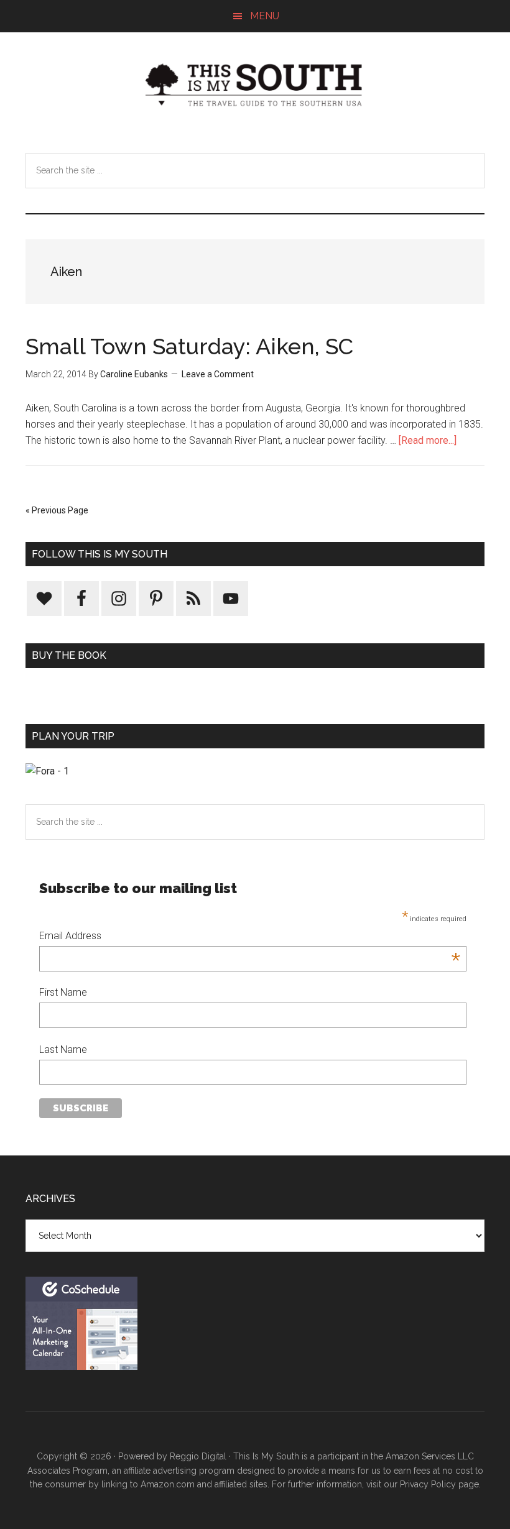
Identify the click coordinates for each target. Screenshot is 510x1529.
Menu (264, 16)
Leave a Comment (218, 374)
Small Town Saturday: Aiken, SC (189, 346)
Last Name (63, 1049)
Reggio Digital (198, 1456)
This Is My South (255, 85)
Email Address (249, 937)
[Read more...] (428, 440)
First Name (63, 992)
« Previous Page (57, 510)
